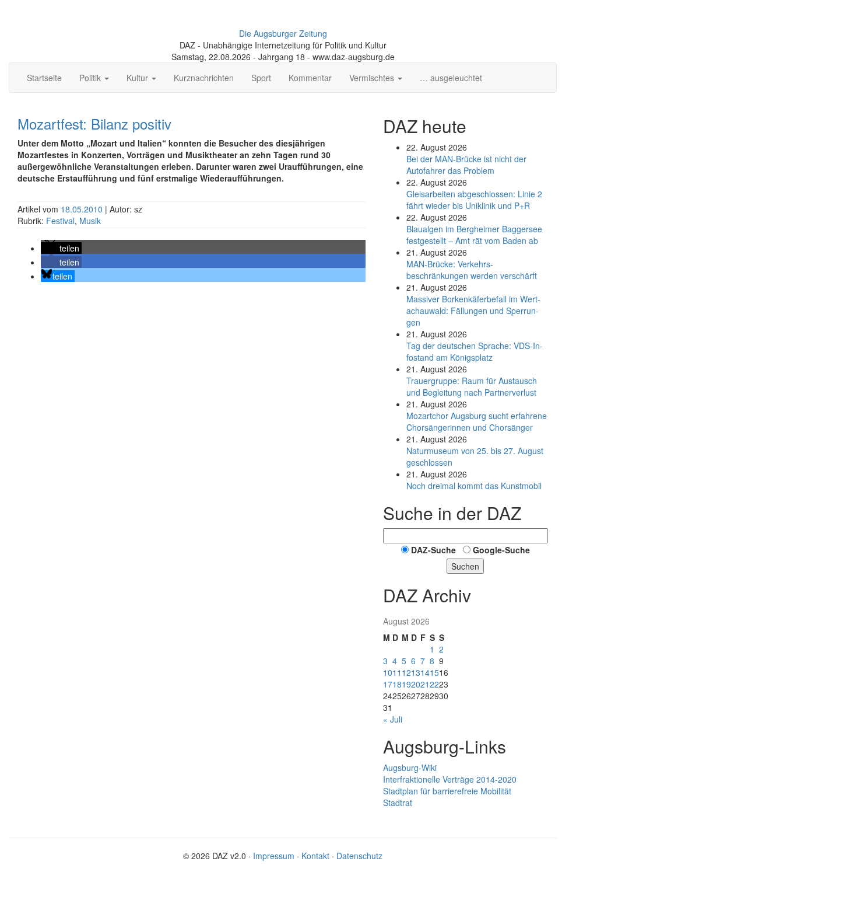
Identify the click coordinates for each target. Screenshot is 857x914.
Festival (60, 220)
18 (397, 684)
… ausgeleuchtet (451, 77)
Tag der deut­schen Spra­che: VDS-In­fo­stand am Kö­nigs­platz (474, 351)
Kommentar (310, 77)
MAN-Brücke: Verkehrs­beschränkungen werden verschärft (471, 269)
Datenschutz (359, 855)
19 (406, 684)
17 (387, 684)
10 (387, 672)
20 (415, 684)
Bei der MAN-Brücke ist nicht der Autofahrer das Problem (466, 164)
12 (406, 672)
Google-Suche (501, 550)
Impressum (273, 855)
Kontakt (315, 855)
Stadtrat (397, 802)
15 (434, 672)
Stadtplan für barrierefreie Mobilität (447, 791)
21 (425, 684)
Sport (261, 77)
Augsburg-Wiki (410, 767)
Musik (90, 220)
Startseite (44, 77)
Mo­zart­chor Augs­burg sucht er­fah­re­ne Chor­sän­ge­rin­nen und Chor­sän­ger (476, 421)
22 (434, 684)
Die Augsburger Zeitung (283, 33)
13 (415, 672)
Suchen (465, 566)
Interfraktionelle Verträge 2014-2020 (450, 779)
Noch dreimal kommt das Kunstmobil (474, 485)
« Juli (392, 719)
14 (425, 672)
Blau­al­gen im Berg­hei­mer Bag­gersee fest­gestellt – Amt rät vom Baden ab (474, 234)
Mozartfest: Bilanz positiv (94, 123)
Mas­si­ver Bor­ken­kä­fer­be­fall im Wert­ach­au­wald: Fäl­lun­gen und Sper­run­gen (473, 310)
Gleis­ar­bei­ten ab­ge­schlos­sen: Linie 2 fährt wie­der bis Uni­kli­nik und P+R (474, 199)
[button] (61, 248)
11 (397, 672)
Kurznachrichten (204, 77)
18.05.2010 (83, 209)
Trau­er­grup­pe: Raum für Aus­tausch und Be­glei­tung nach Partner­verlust (471, 386)
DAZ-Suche (433, 550)
